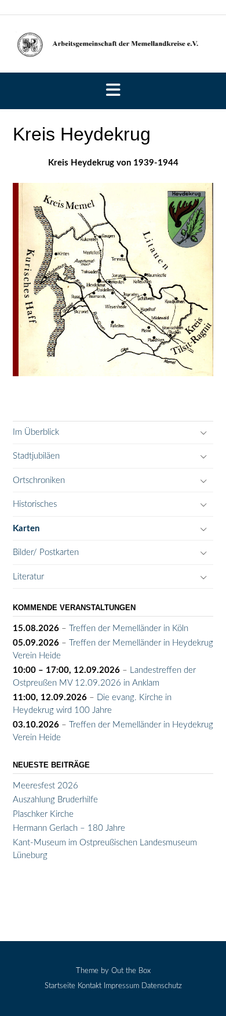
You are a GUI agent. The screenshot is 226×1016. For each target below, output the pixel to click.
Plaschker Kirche (43, 814)
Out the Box (131, 971)
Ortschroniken (39, 480)
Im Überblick (36, 432)
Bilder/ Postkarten (46, 552)
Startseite (60, 986)
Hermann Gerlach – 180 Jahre (69, 828)
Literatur (28, 576)
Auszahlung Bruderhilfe (55, 799)
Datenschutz (161, 986)
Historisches (35, 504)
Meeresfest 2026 (45, 785)
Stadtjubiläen (36, 456)
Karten (26, 528)
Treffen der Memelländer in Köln (128, 628)
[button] (113, 91)
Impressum (121, 986)
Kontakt (89, 986)
